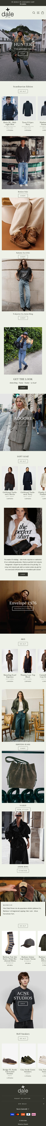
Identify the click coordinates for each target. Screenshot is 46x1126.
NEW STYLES (23, 809)
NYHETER (23, 870)
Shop (22, 318)
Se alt (23, 91)
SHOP (22, 196)
